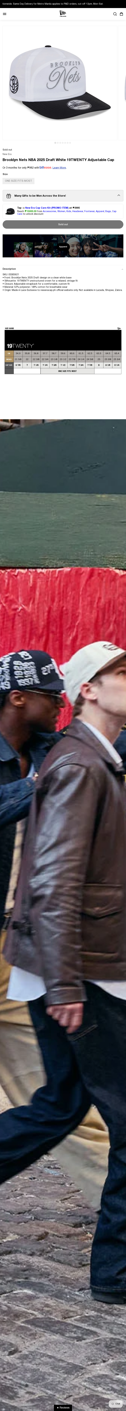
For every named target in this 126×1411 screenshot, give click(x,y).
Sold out (63, 225)
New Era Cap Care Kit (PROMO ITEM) (47, 208)
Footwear (89, 211)
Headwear (77, 211)
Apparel (100, 211)
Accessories (49, 211)
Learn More (59, 168)
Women (61, 211)
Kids (68, 211)
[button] (55, 143)
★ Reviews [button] (63, 1408)
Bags (108, 211)
